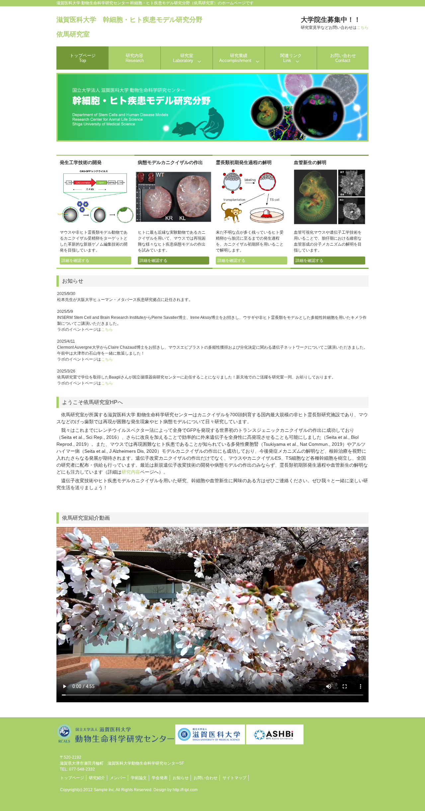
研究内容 (135, 58)
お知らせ (181, 778)
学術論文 (139, 778)
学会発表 (160, 778)
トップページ (83, 58)
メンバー (118, 778)
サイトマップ (234, 778)
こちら (363, 27)
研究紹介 (97, 778)
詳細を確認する (75, 260)
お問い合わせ (343, 58)
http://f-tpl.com (185, 789)
